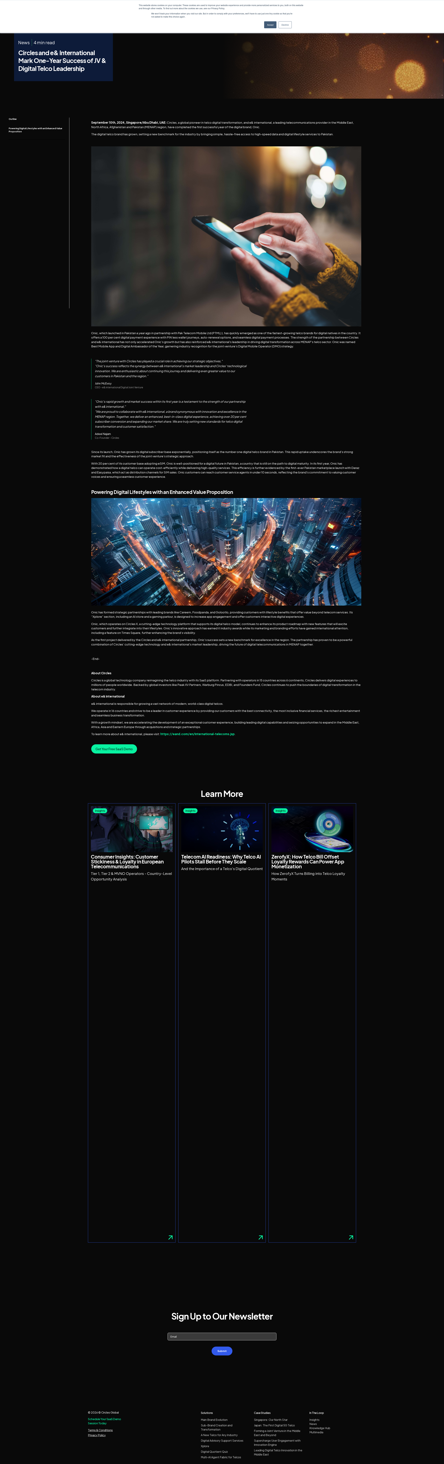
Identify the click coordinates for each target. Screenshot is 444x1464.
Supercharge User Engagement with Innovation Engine (277, 1442)
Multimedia (316, 1432)
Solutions (207, 1413)
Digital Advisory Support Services (222, 1440)
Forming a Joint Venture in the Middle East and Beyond (277, 1433)
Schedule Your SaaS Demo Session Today (104, 1421)
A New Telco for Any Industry (219, 1435)
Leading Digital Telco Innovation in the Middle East (278, 1452)
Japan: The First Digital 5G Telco (274, 1425)
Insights (314, 1420)
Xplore (205, 1446)
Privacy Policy (97, 1435)
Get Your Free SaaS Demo (114, 749)
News (313, 1424)
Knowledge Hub (319, 1428)
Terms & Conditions (100, 1430)
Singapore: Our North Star (271, 1420)
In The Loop (316, 1413)
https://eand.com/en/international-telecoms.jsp (197, 734)
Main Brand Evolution (214, 1420)
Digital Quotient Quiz (214, 1451)
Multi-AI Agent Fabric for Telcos (221, 1457)
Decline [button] (285, 24)
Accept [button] (270, 24)
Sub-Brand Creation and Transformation (216, 1427)
